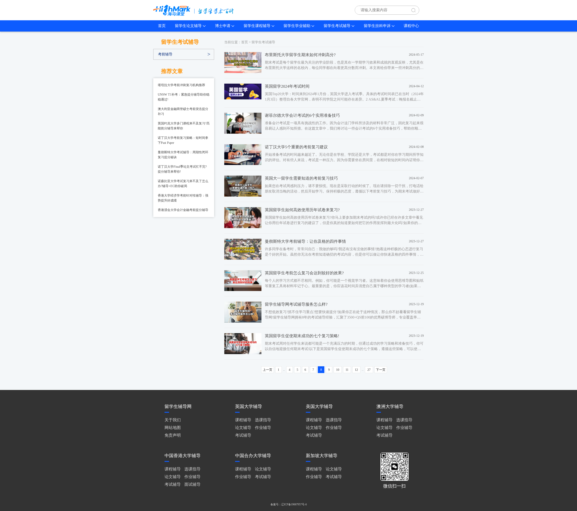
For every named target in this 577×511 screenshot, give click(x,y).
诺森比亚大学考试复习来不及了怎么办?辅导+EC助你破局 (183, 183)
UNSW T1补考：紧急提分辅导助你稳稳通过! (183, 97)
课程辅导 (243, 420)
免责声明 (173, 435)
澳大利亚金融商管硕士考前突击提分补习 (183, 111)
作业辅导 (263, 427)
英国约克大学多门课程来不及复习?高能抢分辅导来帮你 (184, 126)
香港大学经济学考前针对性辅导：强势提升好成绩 (183, 198)
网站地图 (173, 427)
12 (356, 369)
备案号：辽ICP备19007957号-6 (288, 504)
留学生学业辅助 (297, 26)
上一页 (267, 369)
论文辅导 (243, 427)
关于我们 (173, 420)
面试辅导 (192, 484)
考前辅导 (165, 54)
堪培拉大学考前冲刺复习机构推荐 (181, 85)
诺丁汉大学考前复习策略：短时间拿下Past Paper (183, 140)
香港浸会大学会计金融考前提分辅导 (183, 210)
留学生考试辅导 (337, 26)
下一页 (380, 369)
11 (347, 369)
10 (337, 369)
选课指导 (263, 420)
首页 (162, 26)
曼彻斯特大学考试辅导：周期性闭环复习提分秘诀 (183, 155)
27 (369, 369)
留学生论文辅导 (188, 26)
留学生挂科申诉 (377, 26)
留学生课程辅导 (257, 26)
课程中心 (411, 26)
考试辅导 (243, 435)
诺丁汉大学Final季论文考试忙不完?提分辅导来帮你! (182, 169)
